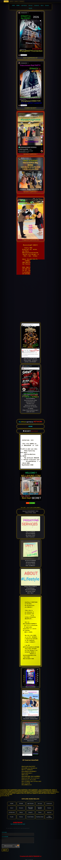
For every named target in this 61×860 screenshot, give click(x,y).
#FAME (21, 803)
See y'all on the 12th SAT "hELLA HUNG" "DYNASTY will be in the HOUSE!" (30, 360)
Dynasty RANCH (40, 808)
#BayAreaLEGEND (30, 686)
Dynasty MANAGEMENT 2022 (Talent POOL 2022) (30, 511)
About (11, 808)
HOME (11, 803)
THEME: (2, 1)
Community (49, 803)
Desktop (11, 1)
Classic (6, 1)
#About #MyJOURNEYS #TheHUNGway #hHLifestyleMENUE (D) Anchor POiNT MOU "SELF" (30, 590)
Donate (49, 808)
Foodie (11, 816)
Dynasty (21, 808)
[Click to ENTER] (30, 486)
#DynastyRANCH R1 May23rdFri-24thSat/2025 (30, 717)
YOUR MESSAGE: (5, 836)
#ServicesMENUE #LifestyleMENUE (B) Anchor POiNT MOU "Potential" (30, 534)
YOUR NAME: (4, 832)
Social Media (30, 816)
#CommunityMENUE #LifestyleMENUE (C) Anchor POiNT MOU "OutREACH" (30, 563)
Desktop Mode (39, 816)
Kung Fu (30, 812)
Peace (39, 812)
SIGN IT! (5, 850)
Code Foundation (49, 817)
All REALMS (12, 812)
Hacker (16, 1)
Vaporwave (22, 1)
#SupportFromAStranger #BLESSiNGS (30, 739)
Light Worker (30, 803)
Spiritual (49, 812)
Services (40, 803)
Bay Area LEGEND (30, 808)
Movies (21, 816)
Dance (21, 812)
